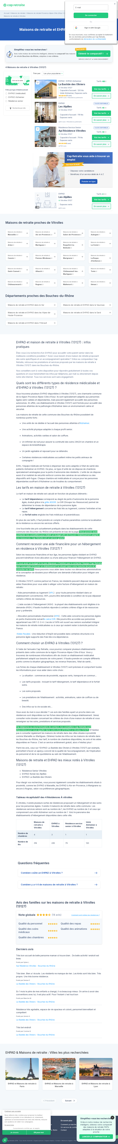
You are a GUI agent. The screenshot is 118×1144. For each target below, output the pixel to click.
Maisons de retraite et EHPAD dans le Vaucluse (84, 305)
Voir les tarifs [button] (100, 89)
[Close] (112, 1117)
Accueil (6, 13)
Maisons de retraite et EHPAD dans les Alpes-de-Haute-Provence (29, 313)
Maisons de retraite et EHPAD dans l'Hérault (27, 323)
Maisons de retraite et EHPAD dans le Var (26, 305)
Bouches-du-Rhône (46, 966)
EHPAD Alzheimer (16, 97)
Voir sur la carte (17, 80)
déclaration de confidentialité (95, 39)
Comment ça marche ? (69, 1124)
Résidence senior (15, 101)
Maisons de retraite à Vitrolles (14, 16)
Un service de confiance (70, 1127)
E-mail (78, 7)
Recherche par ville (19, 108)
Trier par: (37, 73)
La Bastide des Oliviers (25, 984)
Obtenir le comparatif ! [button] (89, 52)
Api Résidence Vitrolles (26, 966)
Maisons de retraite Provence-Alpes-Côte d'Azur (44, 13)
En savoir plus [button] (100, 96)
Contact (64, 1130)
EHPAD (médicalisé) (17, 94)
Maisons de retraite (18, 13)
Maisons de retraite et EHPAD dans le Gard (82, 312)
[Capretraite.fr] (14, 5)
